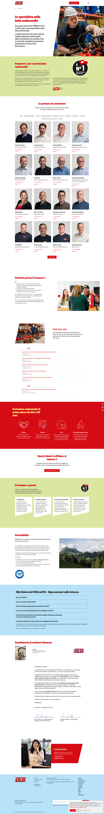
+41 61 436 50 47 (38, 216)
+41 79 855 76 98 (76, 249)
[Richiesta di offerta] (102, 407)
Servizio (82, 116)
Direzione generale (29, 116)
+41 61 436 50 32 (19, 216)
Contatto (80, 787)
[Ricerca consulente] (102, 410)
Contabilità (68, 116)
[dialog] (85, 807)
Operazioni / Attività (58, 116)
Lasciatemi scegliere (86, 810)
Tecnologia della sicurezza (49, 118)
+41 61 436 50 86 (50, 782)
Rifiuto (79, 810)
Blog (79, 789)
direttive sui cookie (83, 807)
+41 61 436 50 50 (19, 149)
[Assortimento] (102, 404)
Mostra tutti (52, 257)
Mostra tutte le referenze (52, 470)
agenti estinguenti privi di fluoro (41, 559)
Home (15, 8)
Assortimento (74, 3)
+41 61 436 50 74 (76, 149)
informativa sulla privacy (74, 807)
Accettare (72, 810)
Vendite (60, 118)
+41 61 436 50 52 (76, 216)
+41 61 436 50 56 (38, 249)
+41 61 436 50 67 (57, 216)
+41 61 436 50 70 (76, 184)
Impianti (80, 785)
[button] (78, 309)
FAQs (79, 791)
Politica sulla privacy (26, 811)
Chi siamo (80, 783)
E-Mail (16, 151)
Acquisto (38, 116)
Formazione (75, 116)
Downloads (81, 795)
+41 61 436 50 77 (38, 182)
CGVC (44, 811)
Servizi (80, 778)
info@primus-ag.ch (59, 758)
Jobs (79, 793)
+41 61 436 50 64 (57, 182)
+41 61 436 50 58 (57, 249)
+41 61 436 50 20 (57, 149)
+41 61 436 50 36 (19, 182)
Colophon (40, 811)
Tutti (20, 116)
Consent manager (34, 811)
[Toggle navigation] (88, 2)
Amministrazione (46, 116)
